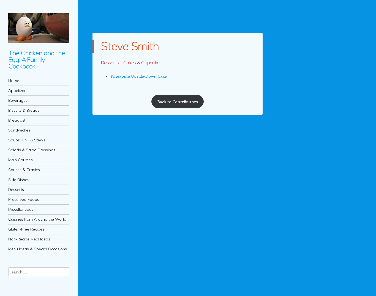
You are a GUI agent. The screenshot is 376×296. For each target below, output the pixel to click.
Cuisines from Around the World (37, 219)
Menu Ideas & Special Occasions (37, 248)
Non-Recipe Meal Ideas (29, 239)
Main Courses (20, 159)
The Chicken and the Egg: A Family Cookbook (36, 59)
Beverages (18, 100)
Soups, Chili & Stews (26, 140)
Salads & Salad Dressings (31, 149)
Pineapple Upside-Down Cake (139, 76)
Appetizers (18, 90)
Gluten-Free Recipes (26, 229)
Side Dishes (18, 179)
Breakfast (16, 120)
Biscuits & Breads (23, 110)
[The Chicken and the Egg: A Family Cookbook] (38, 28)
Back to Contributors (177, 101)
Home (13, 80)
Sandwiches (19, 130)
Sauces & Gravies (24, 169)
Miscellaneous (20, 209)
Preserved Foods (23, 199)
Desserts (16, 189)
